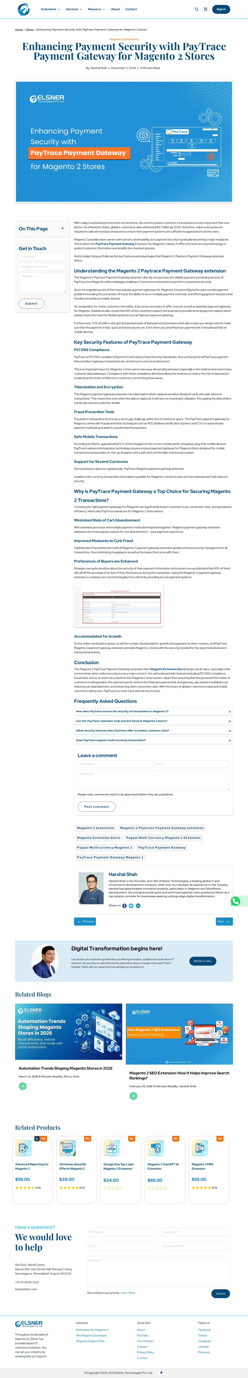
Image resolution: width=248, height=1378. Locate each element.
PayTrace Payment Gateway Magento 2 (110, 857)
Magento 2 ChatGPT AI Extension (163, 1166)
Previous (88, 921)
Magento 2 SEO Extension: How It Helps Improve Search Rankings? (69, 1076)
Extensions (49, 9)
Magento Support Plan (90, 1341)
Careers (142, 1347)
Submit (31, 303)
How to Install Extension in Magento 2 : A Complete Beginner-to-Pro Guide (174, 1076)
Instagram (204, 1341)
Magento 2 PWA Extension (203, 1166)
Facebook (204, 1330)
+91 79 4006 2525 (27, 1282)
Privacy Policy (145, 1352)
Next (221, 921)
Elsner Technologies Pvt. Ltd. (134, 1373)
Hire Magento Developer (91, 1335)
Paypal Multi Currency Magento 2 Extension (163, 838)
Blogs (30, 29)
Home (19, 29)
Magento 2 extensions (95, 828)
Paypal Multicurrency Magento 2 (104, 847)
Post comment (96, 807)
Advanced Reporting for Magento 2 (32, 1166)
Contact (131, 9)
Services (72, 9)
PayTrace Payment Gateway (162, 847)
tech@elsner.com (26, 1289)
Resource (95, 9)
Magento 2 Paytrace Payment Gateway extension (162, 828)
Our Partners (145, 1341)
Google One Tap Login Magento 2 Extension (118, 1166)
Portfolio (142, 1335)
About (115, 9)
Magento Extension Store (98, 838)
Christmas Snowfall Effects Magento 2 (72, 1166)
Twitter (202, 1335)
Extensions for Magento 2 (92, 1330)
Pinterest (204, 1352)
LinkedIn (203, 1347)
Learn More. (128, 1293)
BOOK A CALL (203, 961)
